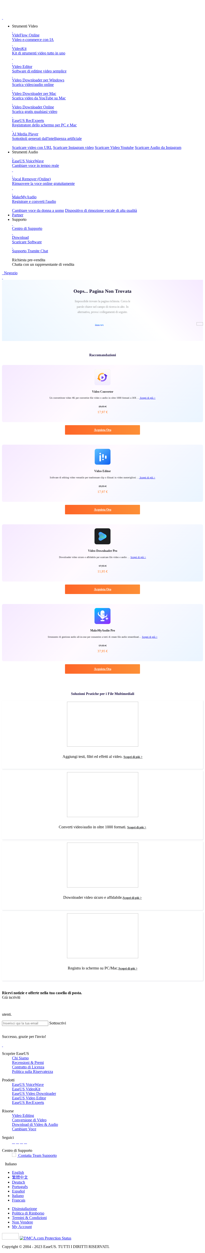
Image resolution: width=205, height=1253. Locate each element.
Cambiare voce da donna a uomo (38, 210)
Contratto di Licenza (28, 1067)
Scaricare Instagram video (73, 147)
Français (18, 1200)
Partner (17, 215)
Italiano (18, 1196)
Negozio (10, 273)
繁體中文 (20, 1177)
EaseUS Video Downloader (34, 1093)
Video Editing (23, 1115)
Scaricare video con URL (32, 147)
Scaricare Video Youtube (114, 147)
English (18, 1172)
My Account (22, 1227)
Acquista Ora (102, 430)
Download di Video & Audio (35, 1124)
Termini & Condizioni (29, 1218)
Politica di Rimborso (28, 1213)
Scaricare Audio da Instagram (158, 147)
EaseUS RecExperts (28, 1102)
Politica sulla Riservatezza (32, 1071)
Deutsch (18, 1182)
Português (20, 1187)
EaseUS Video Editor (29, 1098)
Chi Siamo (20, 1058)
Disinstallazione (24, 1209)
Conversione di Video (29, 1120)
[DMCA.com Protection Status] (45, 1238)
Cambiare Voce (24, 1129)
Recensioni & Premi (28, 1062)
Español (18, 1191)
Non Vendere (22, 1222)
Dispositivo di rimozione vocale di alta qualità (101, 210)
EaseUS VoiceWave (28, 1084)
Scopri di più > (147, 397)
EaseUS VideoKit (26, 1089)
